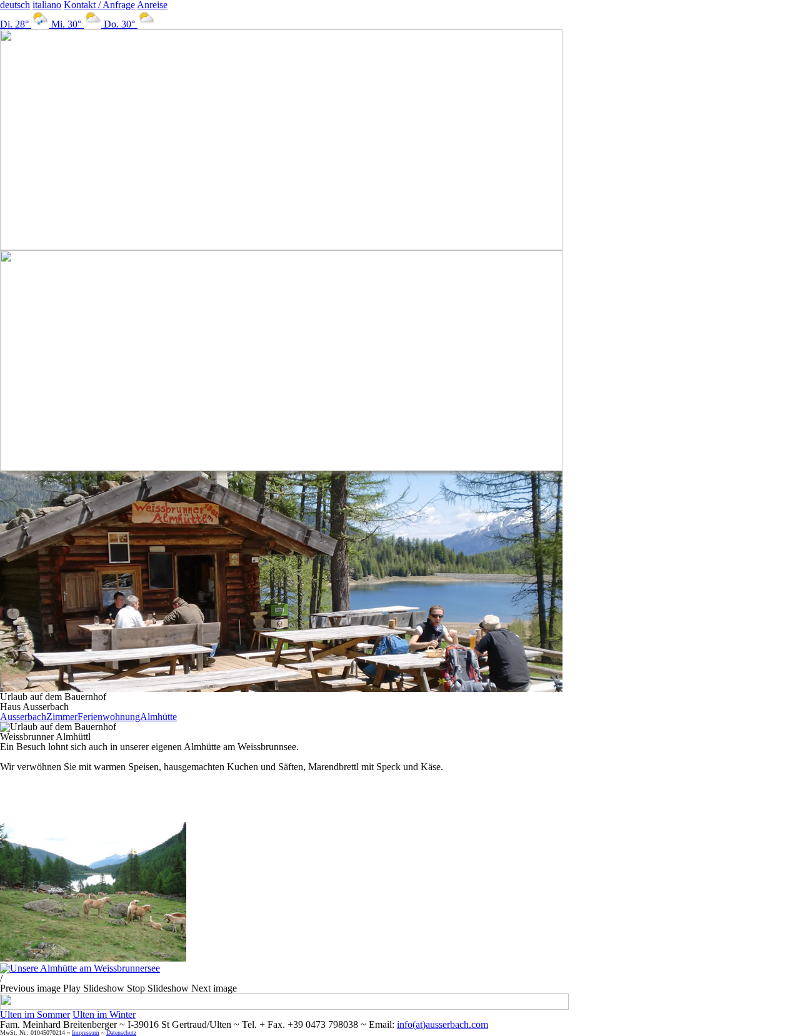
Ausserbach (23, 716)
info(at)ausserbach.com (442, 1024)
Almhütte (158, 716)
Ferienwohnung (109, 716)
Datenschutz (121, 1032)
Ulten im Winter (104, 1014)
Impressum (85, 1032)
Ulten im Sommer (35, 1014)
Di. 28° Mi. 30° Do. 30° (69, 24)
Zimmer (62, 716)
